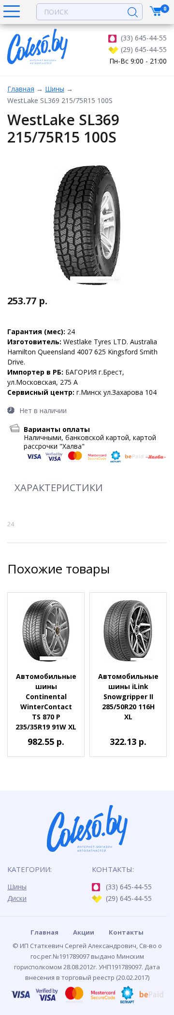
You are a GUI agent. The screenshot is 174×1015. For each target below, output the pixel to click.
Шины (54, 88)
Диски (17, 898)
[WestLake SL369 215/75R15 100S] (87, 225)
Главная (20, 88)
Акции (83, 932)
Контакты (126, 932)
